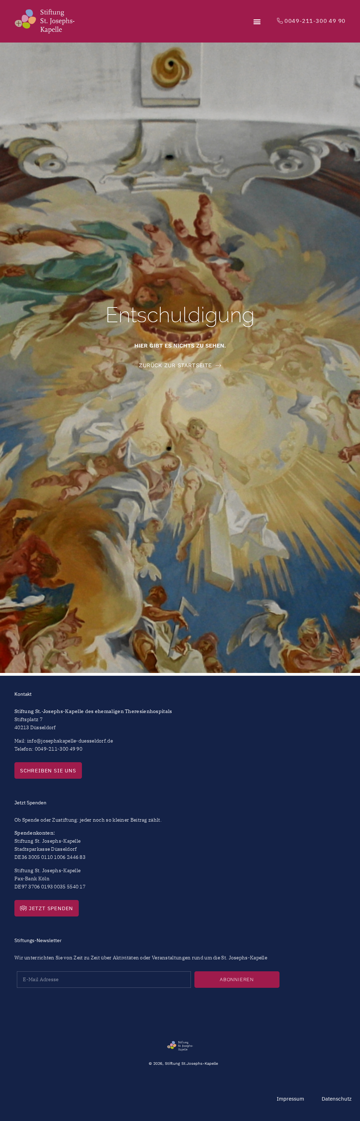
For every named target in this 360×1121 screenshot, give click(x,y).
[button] (257, 21)
